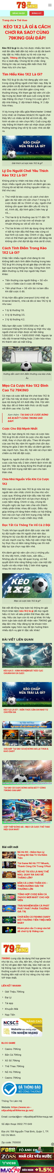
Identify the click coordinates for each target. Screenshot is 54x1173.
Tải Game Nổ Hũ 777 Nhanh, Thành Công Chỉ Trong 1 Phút (34, 865)
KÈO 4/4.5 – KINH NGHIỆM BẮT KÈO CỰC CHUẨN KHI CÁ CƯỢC (23, 672)
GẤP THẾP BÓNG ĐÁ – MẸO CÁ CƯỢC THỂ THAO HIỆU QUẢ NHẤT (27, 828)
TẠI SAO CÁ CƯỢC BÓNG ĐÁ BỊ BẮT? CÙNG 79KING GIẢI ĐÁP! (28, 418)
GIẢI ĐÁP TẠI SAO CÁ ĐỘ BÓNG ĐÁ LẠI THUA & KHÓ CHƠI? (26, 750)
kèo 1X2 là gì (26, 610)
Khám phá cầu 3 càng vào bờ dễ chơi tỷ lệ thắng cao (33, 930)
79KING (5, 958)
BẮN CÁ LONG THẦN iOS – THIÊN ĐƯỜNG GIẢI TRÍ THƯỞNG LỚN (32, 885)
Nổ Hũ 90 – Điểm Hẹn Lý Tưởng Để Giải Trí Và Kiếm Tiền (32, 855)
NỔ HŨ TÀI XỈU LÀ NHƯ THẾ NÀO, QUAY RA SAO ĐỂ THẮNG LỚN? (33, 874)
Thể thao (22, 20)
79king (13, 57)
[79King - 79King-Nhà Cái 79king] (27, 5)
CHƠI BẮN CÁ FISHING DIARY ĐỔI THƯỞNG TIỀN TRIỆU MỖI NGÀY (34, 919)
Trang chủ (8, 20)
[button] (50, 5)
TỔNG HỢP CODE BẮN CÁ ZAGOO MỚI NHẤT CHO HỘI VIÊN (33, 897)
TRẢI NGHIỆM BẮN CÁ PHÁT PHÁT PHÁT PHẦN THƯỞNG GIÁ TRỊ (33, 908)
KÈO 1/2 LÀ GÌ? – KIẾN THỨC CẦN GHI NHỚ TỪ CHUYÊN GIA (26, 711)
